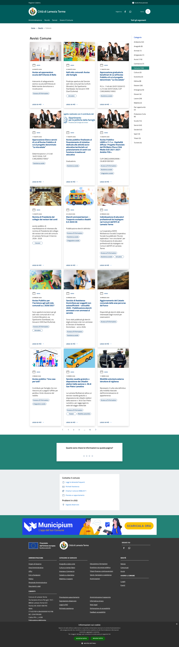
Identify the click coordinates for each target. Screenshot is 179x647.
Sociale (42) (138, 129)
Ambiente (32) (139, 42)
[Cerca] (147, 11)
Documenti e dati (35, 586)
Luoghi (123, 581)
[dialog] (89, 634)
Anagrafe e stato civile (67, 564)
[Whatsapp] (129, 11)
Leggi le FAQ (63, 604)
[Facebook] (124, 11)
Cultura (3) (137, 72)
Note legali (93, 604)
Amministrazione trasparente (100, 597)
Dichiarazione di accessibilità (100, 608)
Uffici (30, 571)
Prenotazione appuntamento (69, 597)
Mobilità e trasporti (66, 579)
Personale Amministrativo (38, 582)
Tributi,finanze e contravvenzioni (101, 571)
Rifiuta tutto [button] (98, 638)
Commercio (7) (139, 63)
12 (90, 429)
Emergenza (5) (139, 90)
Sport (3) (137, 134)
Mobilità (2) (138, 103)
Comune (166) (139, 68)
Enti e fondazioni (34, 575)
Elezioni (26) (138, 85)
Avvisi (38, 65)
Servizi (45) (138, 125)
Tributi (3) (137, 138)
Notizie (123, 564)
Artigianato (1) (139, 55)
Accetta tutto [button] (81, 638)
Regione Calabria (34, 2)
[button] (89, 643)
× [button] (176, 624)
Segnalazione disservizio (67, 601)
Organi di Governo (35, 564)
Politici (31, 579)
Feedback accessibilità (97, 612)
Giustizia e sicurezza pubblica (100, 567)
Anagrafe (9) (138, 46)
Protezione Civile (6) (140, 115)
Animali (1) (138, 50)
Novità (40, 28)
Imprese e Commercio (66, 571)
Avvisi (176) (138, 59)
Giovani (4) (137, 94)
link (109, 634)
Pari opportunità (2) (139, 108)
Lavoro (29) (138, 98)
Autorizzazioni (95, 578)
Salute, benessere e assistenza (100, 575)
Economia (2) (138, 76)
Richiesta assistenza (66, 608)
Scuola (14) (138, 121)
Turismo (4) (138, 142)
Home (33, 28)
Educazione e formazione (98, 564)
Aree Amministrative (36, 567)
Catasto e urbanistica (66, 575)
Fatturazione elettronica (37, 620)
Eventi (123, 585)
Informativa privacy (97, 601)
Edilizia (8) (137, 81)
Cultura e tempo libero (67, 567)
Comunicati (125, 567)
